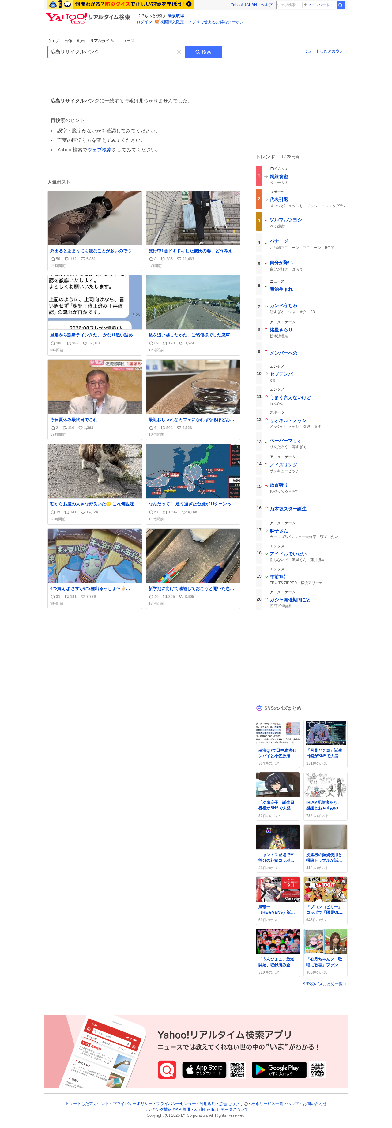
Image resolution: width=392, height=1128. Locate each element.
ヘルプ (267, 4)
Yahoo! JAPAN (244, 4)
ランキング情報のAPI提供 (167, 1109)
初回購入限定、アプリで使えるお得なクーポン (202, 22)
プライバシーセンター (176, 1104)
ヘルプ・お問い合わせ (307, 1104)
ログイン (144, 22)
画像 (68, 40)
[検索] (341, 5)
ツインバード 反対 (321, 5)
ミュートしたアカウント (326, 51)
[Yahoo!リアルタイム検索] (88, 15)
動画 (81, 40)
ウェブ (53, 40)
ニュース (127, 40)
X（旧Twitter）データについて (221, 1109)
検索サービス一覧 (267, 1104)
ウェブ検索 (99, 149)
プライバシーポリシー (133, 1104)
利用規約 (208, 1104)
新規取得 (176, 15)
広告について (231, 1104)
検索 (206, 52)
